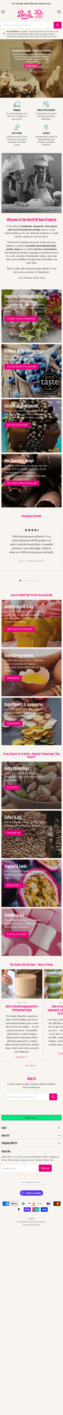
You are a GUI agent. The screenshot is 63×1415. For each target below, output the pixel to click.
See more (30, 1065)
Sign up (45, 1168)
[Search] (58, 25)
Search (31, 1218)
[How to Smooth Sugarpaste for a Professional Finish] (22, 984)
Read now (21, 1056)
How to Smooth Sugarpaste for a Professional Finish (22, 1008)
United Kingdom (30, 1182)
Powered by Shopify (31, 1224)
